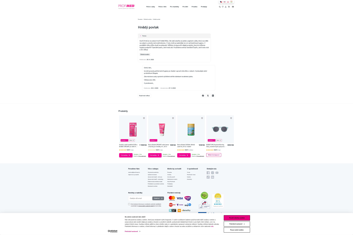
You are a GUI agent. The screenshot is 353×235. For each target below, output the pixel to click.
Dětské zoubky (148, 19)
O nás (188, 172)
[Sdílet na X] (208, 96)
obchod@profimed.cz (134, 172)
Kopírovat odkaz (144, 95)
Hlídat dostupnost (214, 155)
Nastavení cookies (152, 186)
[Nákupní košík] (229, 7)
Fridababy (170, 183)
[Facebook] (208, 172)
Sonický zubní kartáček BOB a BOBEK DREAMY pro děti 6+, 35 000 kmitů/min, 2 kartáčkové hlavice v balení (129, 145)
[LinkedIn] (212, 177)
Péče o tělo (162, 6)
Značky (169, 174)
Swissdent (170, 186)
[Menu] (233, 7)
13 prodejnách (142, 156)
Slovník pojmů (171, 177)
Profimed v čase (191, 174)
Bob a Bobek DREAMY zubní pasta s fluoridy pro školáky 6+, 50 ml (158, 145)
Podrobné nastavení (131, 231)
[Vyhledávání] (220, 6)
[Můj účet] (226, 6)
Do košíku (124, 155)
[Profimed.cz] (126, 6)
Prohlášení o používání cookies (156, 183)
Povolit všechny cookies (237, 218)
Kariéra (189, 177)
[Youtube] (216, 172)
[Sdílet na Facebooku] (203, 96)
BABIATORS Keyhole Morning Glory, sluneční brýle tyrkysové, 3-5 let (216, 145)
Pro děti (185, 6)
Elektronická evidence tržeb (155, 181)
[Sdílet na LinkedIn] (213, 96)
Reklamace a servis (172, 179)
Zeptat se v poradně (133, 174)
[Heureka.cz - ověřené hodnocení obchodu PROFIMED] (218, 200)
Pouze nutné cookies (237, 230)
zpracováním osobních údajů (146, 205)
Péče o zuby (150, 6)
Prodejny (204, 6)
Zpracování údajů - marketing (155, 179)
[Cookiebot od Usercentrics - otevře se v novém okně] (113, 231)
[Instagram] (212, 172)
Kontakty (189, 179)
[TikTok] (208, 177)
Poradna (194, 6)
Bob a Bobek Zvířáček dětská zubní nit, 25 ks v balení (186, 145)
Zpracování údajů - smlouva (155, 177)
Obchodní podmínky (153, 172)
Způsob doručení (152, 174)
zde (212, 226)
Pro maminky (174, 6)
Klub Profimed (171, 181)
